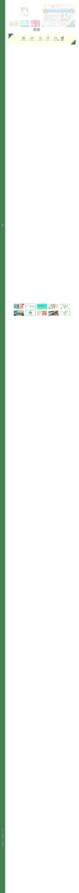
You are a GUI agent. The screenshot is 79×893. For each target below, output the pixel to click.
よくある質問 (30, 371)
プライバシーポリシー (53, 371)
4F (42, 291)
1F (38, 291)
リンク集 (45, 371)
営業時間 (2, 844)
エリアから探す (26, 283)
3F (31, 291)
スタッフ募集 (51, 374)
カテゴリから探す (42, 283)
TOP (2, 829)
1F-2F (56, 291)
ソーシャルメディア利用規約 (40, 374)
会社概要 (31, 374)
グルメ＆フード (58, 283)
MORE (56, 125)
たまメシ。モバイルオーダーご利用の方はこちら (59, 222)
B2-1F (23, 291)
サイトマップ (37, 371)
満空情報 (2, 837)
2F (27, 291)
